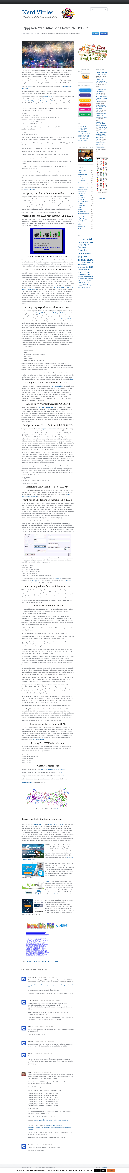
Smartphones (82, 212)
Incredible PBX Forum (84, 133)
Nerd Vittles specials (37, 313)
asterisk (29, 961)
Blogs (79, 177)
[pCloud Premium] (85, 155)
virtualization (86, 280)
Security (80, 209)
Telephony (77, 33)
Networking (81, 199)
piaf (91, 267)
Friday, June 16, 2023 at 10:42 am (45, 1145)
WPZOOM (105, 1167)
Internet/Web (81, 193)
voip (56, 961)
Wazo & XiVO (81, 226)
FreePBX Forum (82, 131)
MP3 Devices (81, 197)
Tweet (96, 33)
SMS (88, 274)
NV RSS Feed (101, 198)
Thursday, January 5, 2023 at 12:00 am (51, 1000)
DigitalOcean (52, 824)
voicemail (80, 285)
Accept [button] (97, 1170)
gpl (79, 256)
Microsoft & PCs (82, 195)
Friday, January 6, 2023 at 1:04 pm (43, 1053)
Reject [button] (103, 1170)
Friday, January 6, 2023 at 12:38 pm (44, 1041)
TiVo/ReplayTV (82, 220)
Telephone (58, 579)
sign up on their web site (46, 407)
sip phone (86, 272)
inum (79, 262)
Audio (79, 172)
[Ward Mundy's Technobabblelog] (50, 13)
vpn (90, 285)
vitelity (85, 282)
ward (29, 1072)
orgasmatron (81, 267)
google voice (84, 253)
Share (104, 33)
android (80, 240)
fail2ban (89, 245)
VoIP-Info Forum (82, 140)
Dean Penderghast (33, 1000)
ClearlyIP (35, 824)
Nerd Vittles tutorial (38, 739)
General (80, 185)
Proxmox (29, 86)
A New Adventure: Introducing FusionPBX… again (101, 115)
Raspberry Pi (81, 205)
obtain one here (61, 207)
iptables (84, 262)
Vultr (57, 824)
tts (79, 280)
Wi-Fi (79, 228)
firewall (84, 247)
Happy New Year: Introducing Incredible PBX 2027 (56, 28)
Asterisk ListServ (82, 128)
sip (79, 272)
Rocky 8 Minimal (48, 97)
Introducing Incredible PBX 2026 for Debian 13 (101, 81)
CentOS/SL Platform (47, 33)
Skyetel (41, 824)
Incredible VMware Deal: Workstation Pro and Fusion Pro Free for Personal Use (101, 136)
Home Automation (83, 189)
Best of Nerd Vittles (83, 130)
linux (79, 264)
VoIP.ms (62, 824)
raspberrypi (81, 269)
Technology (72, 33)
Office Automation (83, 201)
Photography (81, 203)
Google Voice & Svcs (83, 187)
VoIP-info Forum (58, 809)
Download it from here (59, 521)
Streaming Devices (83, 214)
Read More (111, 1170)
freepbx (37, 961)
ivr (92, 262)
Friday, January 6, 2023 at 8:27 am (44, 1026)
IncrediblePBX (47, 961)
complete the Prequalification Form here (59, 313)
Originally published (27, 782)
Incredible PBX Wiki (29, 190)
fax (79, 247)
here (44, 99)
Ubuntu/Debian (82, 222)
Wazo (79, 287)
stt (78, 278)
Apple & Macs (82, 170)
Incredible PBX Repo (84, 135)
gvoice (84, 256)
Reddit (80, 207)
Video (79, 224)
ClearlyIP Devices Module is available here (53, 769)
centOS (86, 242)
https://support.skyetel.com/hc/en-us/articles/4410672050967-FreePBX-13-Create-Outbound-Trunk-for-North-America (49, 1127)
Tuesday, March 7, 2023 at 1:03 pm (42, 1072)
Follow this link (57, 894)
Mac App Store (36, 581)
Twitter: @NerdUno (83, 138)
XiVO (88, 287)
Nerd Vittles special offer (64, 319)
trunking (90, 278)
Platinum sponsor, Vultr (46, 101)
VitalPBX (80, 282)
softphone (80, 276)
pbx (86, 267)
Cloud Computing (56, 33)
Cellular (81, 242)
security (88, 269)
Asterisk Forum (82, 126)
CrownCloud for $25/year (29, 101)
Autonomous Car (82, 175)
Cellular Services (82, 179)
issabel (89, 262)
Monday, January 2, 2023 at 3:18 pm (48, 977)
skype (84, 274)
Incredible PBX (65, 33)
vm (89, 282)
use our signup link (57, 386)
